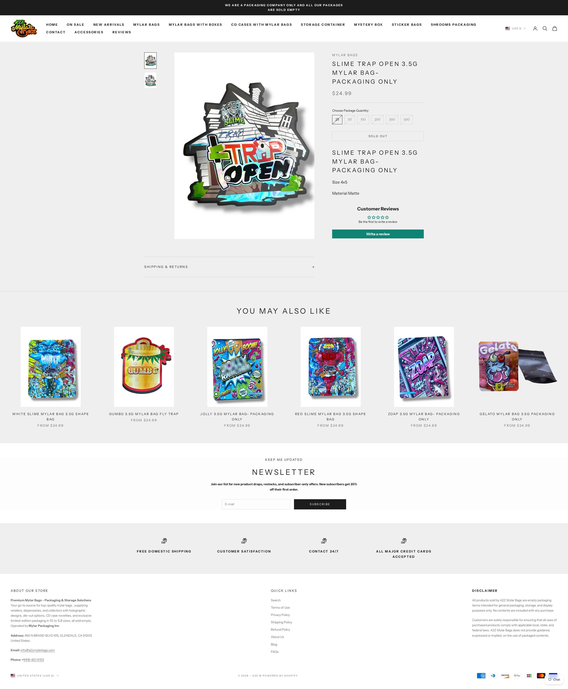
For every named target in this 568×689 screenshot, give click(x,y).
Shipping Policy (281, 622)
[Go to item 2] (150, 80)
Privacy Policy (280, 615)
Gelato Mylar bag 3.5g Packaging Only (517, 416)
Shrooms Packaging (454, 25)
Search (276, 600)
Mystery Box (368, 25)
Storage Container (323, 25)
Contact (56, 32)
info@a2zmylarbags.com (38, 650)
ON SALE (75, 25)
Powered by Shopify (280, 675)
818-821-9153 (34, 660)
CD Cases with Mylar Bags (261, 25)
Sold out (378, 136)
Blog (274, 644)
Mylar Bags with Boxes (195, 25)
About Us (277, 637)
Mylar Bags (146, 25)
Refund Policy (280, 630)
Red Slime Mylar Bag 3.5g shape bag (330, 416)
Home (52, 25)
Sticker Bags (407, 25)
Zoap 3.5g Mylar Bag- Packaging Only (424, 416)
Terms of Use (280, 608)
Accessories (89, 32)
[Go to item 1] (150, 60)
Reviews (121, 32)
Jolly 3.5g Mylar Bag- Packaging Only (237, 416)
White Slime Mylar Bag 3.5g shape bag (50, 416)
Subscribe (320, 504)
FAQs (274, 652)
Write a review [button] (378, 234)
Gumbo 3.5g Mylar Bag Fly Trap (144, 414)
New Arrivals (108, 25)
